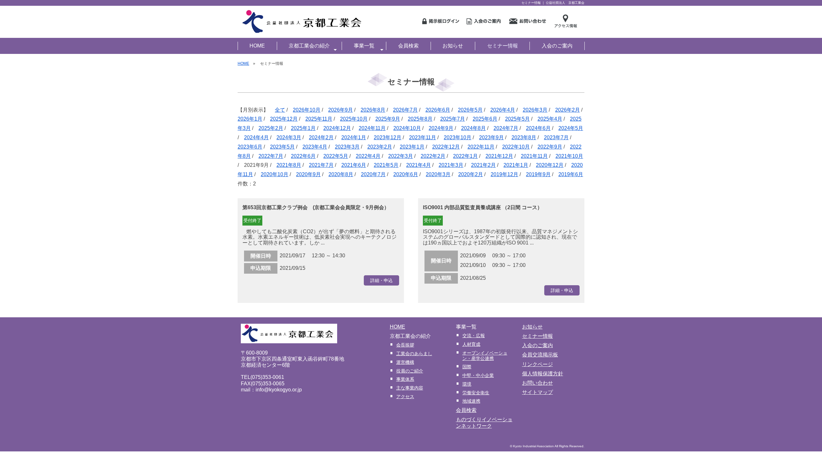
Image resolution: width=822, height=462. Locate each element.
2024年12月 (337, 128)
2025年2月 (270, 128)
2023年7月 (556, 137)
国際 (466, 366)
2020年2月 (470, 174)
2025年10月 (354, 119)
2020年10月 (274, 174)
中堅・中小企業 (478, 375)
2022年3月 (400, 156)
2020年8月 (340, 174)
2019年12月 (504, 174)
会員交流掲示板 (540, 354)
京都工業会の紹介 (309, 45)
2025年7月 (452, 119)
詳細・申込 (381, 280)
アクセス (405, 396)
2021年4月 (418, 165)
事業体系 (405, 379)
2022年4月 (368, 156)
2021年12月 (499, 156)
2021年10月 (569, 156)
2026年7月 (405, 110)
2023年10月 (457, 137)
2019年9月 (538, 174)
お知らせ (452, 45)
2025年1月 (303, 128)
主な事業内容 (409, 387)
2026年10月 (306, 110)
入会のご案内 (557, 45)
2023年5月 (282, 147)
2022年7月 (270, 156)
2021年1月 (515, 165)
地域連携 (471, 401)
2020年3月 (438, 174)
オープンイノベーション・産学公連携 (484, 355)
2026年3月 (535, 110)
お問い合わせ (537, 383)
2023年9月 (491, 137)
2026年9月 (340, 110)
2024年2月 (321, 137)
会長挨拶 (405, 344)
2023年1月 (412, 147)
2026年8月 (373, 110)
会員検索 (408, 45)
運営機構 (405, 362)
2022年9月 (550, 147)
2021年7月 (321, 165)
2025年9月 (387, 119)
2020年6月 (405, 174)
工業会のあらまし (414, 353)
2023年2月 (379, 147)
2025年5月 (517, 119)
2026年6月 (437, 110)
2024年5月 (570, 128)
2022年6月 (303, 156)
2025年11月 (318, 119)
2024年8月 (473, 128)
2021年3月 (451, 165)
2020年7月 (373, 174)
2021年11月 (534, 156)
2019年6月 (570, 174)
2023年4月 (314, 147)
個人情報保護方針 (542, 373)
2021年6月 (353, 165)
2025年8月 (420, 119)
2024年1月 (353, 137)
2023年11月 (422, 137)
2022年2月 (433, 156)
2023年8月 (524, 137)
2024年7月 (506, 128)
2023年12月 (387, 137)
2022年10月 (516, 147)
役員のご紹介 (409, 370)
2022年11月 (481, 147)
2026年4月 (502, 110)
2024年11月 (372, 128)
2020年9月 (308, 174)
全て (280, 110)
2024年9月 (441, 128)
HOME (257, 45)
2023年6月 (250, 147)
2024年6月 (538, 128)
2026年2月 (567, 110)
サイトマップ (537, 392)
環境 (466, 384)
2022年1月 (465, 156)
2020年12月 (550, 165)
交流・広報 (473, 335)
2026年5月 (470, 110)
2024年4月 (256, 137)
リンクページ (537, 364)
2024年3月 (288, 137)
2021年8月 (288, 165)
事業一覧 (364, 45)
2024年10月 (407, 128)
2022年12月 (446, 147)
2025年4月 (550, 119)
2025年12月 (284, 119)
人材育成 (471, 344)
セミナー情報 (502, 45)
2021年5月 (386, 165)
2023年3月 (347, 147)
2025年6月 (485, 119)
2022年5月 (335, 156)
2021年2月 (483, 165)
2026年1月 (250, 119)
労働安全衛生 (475, 392)
